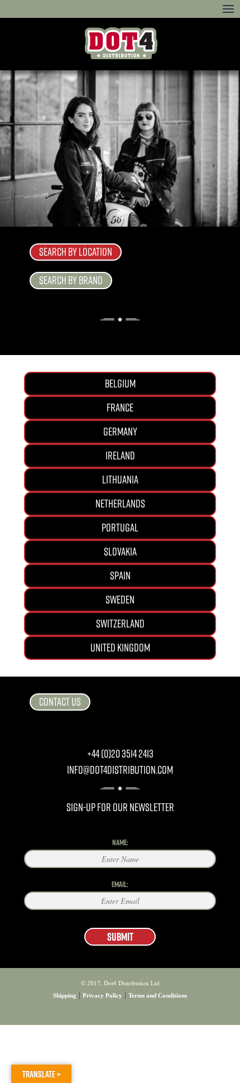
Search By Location (75, 252)
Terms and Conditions (157, 995)
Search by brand (71, 280)
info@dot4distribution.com (120, 770)
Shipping (64, 995)
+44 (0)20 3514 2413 (120, 754)
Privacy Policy (102, 995)
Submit (120, 936)
